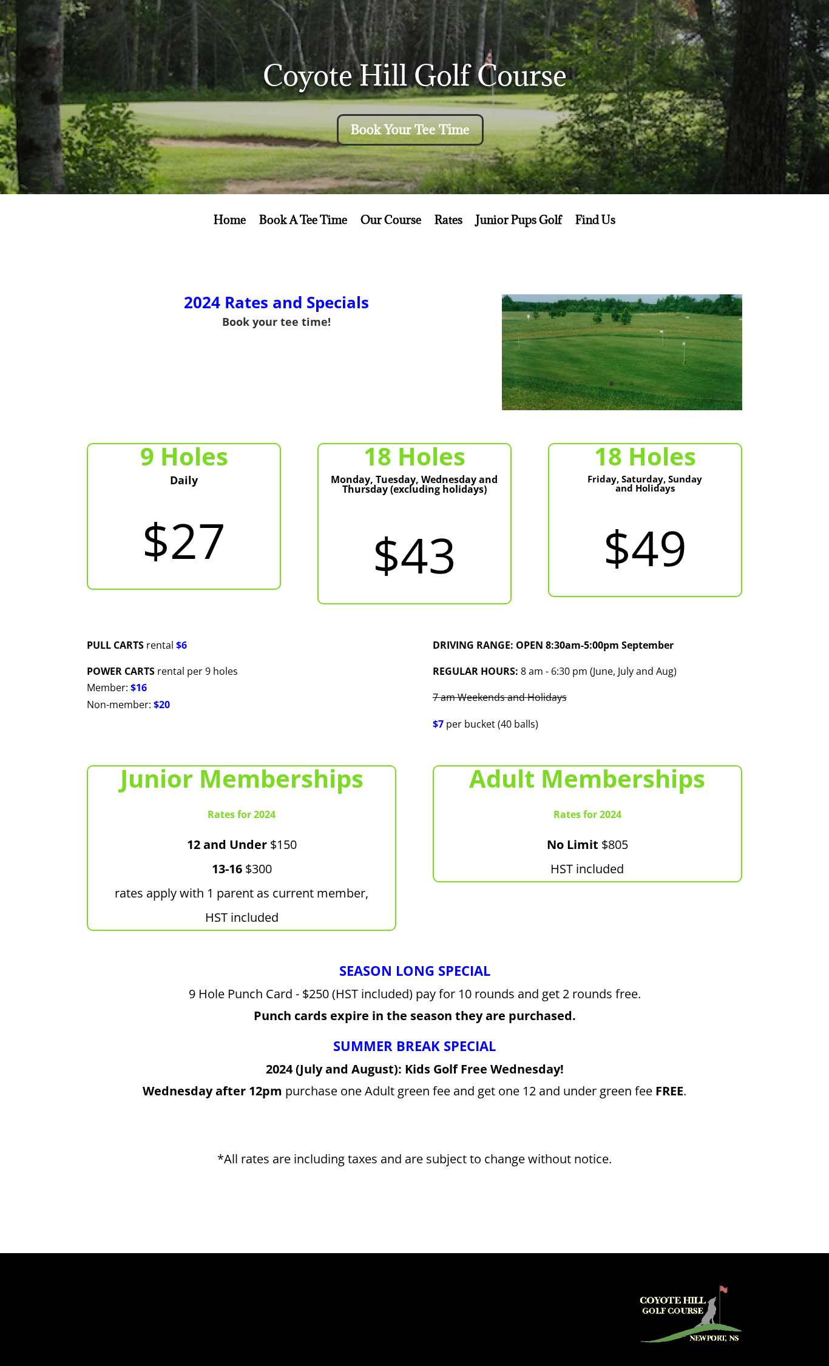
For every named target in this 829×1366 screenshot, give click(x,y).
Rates (448, 221)
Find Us (595, 221)
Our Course (390, 221)
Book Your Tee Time (410, 129)
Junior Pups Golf (519, 221)
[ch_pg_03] (622, 406)
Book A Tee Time (303, 221)
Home (230, 221)
